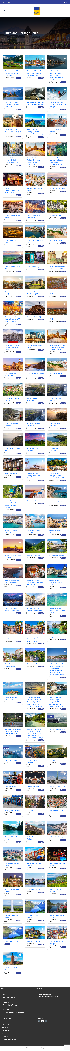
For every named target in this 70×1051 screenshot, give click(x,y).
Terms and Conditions (9, 1039)
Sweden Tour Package (34, 941)
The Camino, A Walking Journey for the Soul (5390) (12, 347)
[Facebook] (39, 1021)
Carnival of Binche (33, 787)
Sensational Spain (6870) (57, 188)
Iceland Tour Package (34, 889)
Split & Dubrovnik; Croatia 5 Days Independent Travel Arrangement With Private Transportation (56, 702)
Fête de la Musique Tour (57, 787)
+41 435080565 (63, 2)
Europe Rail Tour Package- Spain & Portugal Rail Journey (11, 160)
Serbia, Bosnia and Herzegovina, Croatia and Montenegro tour (35, 582)
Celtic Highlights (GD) (34, 317)
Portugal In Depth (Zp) (56, 241)
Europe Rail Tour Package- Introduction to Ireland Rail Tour (13, 190)
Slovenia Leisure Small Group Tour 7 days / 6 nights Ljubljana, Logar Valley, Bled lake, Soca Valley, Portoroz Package (35, 733)
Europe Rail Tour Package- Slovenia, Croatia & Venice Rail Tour (57, 476)
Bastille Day (53, 761)
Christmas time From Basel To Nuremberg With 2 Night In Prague (13, 319)
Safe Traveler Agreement (10, 1042)
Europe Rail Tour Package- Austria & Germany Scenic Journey (35, 132)
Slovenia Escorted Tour (56, 555)
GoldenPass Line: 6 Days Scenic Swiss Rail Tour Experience (12, 73)
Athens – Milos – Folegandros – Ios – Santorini (55, 582)
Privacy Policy (6, 1036)
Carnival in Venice (10, 787)
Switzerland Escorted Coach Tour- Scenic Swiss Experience (13, 104)
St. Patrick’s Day (32, 811)
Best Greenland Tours (12, 761)
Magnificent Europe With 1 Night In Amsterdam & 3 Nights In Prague (57, 347)
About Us (5, 1027)
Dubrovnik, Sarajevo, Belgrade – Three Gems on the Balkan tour (34, 639)
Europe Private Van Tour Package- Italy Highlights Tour (13, 132)
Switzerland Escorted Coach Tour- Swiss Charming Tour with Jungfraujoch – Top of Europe (56, 75)
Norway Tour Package (12, 941)
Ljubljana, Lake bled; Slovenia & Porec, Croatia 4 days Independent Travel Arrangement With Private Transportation (35, 702)
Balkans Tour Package (56, 837)
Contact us (5, 1024)
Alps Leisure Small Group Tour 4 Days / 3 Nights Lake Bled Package (13, 731)
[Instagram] (42, 1021)
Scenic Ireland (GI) (33, 267)
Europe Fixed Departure (57, 729)
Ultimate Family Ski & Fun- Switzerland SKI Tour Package (57, 104)
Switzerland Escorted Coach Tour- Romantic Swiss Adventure (34, 73)
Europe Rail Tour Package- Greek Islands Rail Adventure (34, 476)
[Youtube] (46, 1021)
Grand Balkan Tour (33, 664)
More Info (18, 78)
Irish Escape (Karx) (11, 474)
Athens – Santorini (33, 501)
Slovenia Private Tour (34, 555)
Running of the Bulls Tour (13, 811)
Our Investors (6, 1030)
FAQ (3, 1033)
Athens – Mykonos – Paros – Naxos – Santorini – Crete (57, 611)
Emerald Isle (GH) (55, 215)
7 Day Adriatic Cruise (56, 637)
